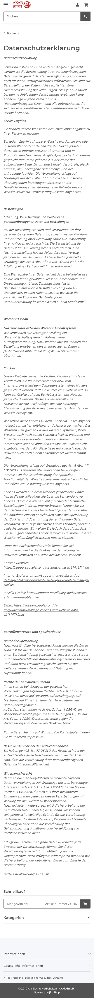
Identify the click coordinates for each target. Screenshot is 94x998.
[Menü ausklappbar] (5, 2)
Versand (58, 977)
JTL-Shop (54, 992)
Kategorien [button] (13, 918)
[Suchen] (85, 16)
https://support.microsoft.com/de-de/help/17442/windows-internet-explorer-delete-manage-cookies (46, 580)
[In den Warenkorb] (85, 904)
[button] (78, 4)
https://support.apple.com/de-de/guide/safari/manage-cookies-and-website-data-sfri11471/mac (41, 609)
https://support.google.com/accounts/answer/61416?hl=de (46, 567)
